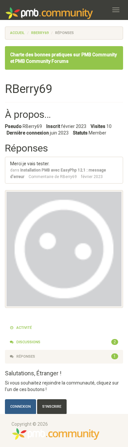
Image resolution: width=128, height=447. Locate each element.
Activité (23, 328)
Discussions (65, 342)
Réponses (65, 356)
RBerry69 (68, 176)
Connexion (20, 406)
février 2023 (92, 176)
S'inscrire (51, 406)
